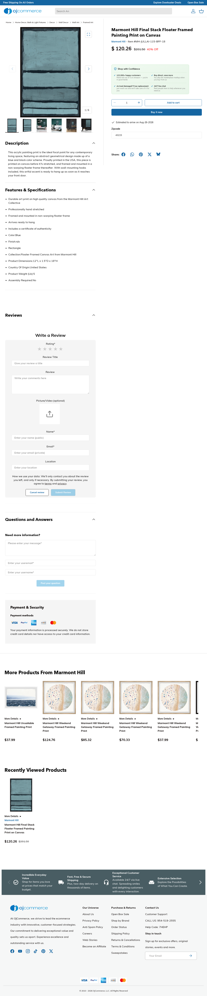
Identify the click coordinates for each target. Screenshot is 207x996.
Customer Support (156, 914)
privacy (62, 483)
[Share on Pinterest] (140, 154)
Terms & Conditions (123, 946)
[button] (39, 349)
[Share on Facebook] (123, 154)
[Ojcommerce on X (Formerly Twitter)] (51, 949)
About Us (88, 914)
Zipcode (115, 128)
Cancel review (37, 492)
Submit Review (63, 492)
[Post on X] (149, 154)
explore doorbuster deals (167, 2)
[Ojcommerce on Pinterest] (44, 949)
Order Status (119, 927)
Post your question (50, 583)
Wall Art (75, 22)
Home (8, 22)
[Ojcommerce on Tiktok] (36, 949)
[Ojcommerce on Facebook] (12, 949)
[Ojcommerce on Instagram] (28, 949)
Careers (87, 933)
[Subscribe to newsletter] (190, 956)
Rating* (50, 343)
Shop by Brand (120, 920)
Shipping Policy (120, 933)
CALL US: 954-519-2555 (160, 920)
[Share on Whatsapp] (132, 154)
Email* (50, 446)
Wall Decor (63, 22)
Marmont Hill (118, 41)
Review (50, 372)
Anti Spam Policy (92, 927)
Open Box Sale (120, 914)
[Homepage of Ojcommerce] (22, 11)
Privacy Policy (90, 920)
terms (48, 483)
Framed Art (88, 22)
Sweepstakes (119, 952)
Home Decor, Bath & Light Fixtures (30, 22)
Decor (52, 22)
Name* (50, 431)
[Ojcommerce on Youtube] (20, 949)
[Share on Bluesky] (158, 154)
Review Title (50, 357)
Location (50, 461)
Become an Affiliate (94, 946)
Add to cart (173, 102)
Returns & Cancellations (125, 940)
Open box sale (196, 2)
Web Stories (89, 940)
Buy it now (156, 112)
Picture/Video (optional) (50, 400)
